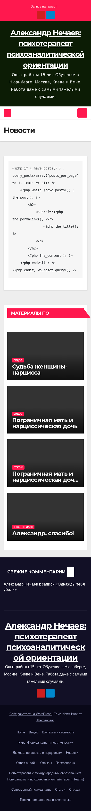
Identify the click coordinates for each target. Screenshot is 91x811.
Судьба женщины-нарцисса (39, 369)
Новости (72, 753)
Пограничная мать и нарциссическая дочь (44, 423)
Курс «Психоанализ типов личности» (45, 742)
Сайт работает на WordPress (30, 714)
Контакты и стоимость (58, 732)
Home (21, 732)
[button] (71, 113)
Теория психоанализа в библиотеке (45, 800)
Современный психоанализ (31, 789)
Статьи (18, 467)
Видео (18, 360)
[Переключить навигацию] (82, 113)
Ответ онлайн (23, 527)
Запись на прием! (44, 6)
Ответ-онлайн (26, 763)
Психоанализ (65, 763)
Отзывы (46, 763)
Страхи (74, 789)
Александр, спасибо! (43, 533)
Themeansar (45, 720)
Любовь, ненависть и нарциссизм (37, 753)
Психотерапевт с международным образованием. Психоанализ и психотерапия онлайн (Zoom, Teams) (45, 776)
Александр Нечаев (21, 584)
